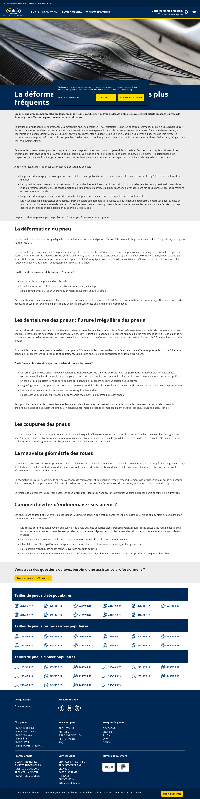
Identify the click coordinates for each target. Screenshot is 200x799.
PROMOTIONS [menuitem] (50, 12)
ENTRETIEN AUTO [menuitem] (72, 12)
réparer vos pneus (98, 217)
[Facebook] (61, 708)
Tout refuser (105, 97)
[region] (101, 93)
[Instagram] (78, 708)
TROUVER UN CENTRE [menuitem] (98, 12)
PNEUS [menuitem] (35, 12)
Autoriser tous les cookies (131, 97)
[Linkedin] (69, 708)
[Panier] (193, 12)
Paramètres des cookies (68, 97)
